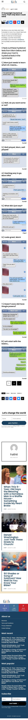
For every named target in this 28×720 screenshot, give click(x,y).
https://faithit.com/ (14, 457)
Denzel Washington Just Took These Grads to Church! (13, 539)
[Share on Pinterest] (14, 398)
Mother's (19, 393)
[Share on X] (3, 398)
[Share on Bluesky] (10, 398)
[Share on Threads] (22, 398)
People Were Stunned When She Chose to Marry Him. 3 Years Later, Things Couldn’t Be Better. (14, 657)
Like (5, 604)
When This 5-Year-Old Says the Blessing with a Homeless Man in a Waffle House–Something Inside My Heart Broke (13, 496)
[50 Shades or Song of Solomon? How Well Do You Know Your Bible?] (14, 561)
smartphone (20, 39)
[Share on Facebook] (7, 398)
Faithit (7, 9)
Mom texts (13, 393)
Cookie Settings (6, 628)
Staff (5, 509)
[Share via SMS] (18, 398)
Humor (4, 20)
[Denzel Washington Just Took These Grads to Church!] (14, 522)
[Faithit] (3, 9)
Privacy (12, 426)
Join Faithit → (14, 423)
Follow (14, 604)
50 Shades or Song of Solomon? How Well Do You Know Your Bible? (12, 579)
